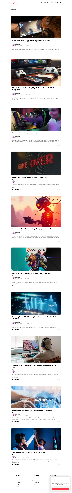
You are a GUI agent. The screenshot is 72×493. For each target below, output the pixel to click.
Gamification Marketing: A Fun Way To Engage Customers (32, 410)
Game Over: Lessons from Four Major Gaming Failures (30, 177)
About (45, 2)
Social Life (36, 484)
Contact (57, 2)
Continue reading (15, 52)
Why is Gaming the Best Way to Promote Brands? (29, 452)
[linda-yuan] (14, 2)
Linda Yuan (17, 44)
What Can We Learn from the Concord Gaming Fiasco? (31, 274)
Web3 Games (19, 372)
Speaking (52, 2)
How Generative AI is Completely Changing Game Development (34, 229)
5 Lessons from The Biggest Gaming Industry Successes (31, 133)
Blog (48, 2)
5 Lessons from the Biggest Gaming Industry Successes (31, 41)
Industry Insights (20, 45)
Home (41, 2)
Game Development (20, 94)
